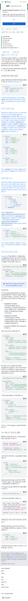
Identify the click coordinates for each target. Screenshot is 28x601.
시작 (14, 23)
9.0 (12, 55)
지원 (2, 579)
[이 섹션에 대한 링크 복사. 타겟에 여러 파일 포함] (19, 76)
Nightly (3, 55)
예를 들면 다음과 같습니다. (15, 82)
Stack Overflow (5, 587)
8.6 (17, 55)
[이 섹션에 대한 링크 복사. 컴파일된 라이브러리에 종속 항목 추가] (6, 522)
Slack (2, 584)
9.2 (7, 55)
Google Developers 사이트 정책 (19, 557)
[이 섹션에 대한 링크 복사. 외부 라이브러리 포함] (18, 252)
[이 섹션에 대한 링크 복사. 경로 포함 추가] (13, 178)
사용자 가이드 (9, 29)
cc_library (5, 70)
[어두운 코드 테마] (24, 85)
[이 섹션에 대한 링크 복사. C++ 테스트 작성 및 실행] (21, 433)
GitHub (3, 573)
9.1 (9, 55)
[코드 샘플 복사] (26, 85)
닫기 (14, 19)
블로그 (2, 571)
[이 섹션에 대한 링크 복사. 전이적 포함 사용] (15, 109)
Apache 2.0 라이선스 (14, 556)
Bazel (2, 29)
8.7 (14, 55)
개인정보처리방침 (9, 593)
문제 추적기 (4, 582)
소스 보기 (16, 52)
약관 (2, 593)
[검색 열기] (21, 2)
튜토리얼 (15, 29)
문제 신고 (5, 52)
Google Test (4, 256)
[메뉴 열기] (2, 2)
